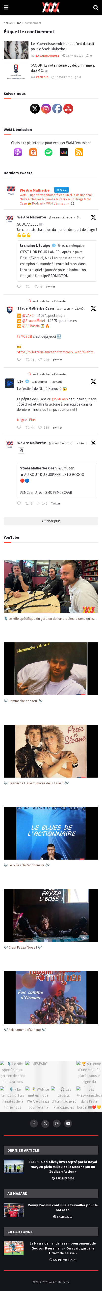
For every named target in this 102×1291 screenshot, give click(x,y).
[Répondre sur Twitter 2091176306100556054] (20, 360)
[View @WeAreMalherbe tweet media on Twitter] (21, 450)
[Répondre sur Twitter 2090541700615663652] (20, 503)
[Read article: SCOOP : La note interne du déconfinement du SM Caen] (16, 72)
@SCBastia (31, 326)
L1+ (20, 381)
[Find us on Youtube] (68, 1123)
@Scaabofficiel (33, 320)
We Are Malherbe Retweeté (49, 301)
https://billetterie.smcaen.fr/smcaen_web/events (55, 352)
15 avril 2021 (74, 55)
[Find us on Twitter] (45, 1124)
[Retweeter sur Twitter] (29, 301)
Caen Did (42, 77)
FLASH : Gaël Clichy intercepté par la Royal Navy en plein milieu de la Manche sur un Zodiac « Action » (63, 1167)
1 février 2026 (64, 1178)
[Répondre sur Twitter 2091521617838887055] (20, 287)
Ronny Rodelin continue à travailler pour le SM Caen (63, 1207)
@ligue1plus (39, 381)
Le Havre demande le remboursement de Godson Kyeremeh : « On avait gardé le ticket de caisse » (63, 1248)
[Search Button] (95, 7)
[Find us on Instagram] (57, 1123)
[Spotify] (51, 153)
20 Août (57, 381)
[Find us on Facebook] (34, 1123)
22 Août (79, 308)
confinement (33, 23)
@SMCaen (60, 399)
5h (78, 217)
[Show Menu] (6, 7)
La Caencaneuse (47, 55)
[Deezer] (66, 153)
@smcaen (63, 308)
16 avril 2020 (63, 77)
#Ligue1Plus (26, 419)
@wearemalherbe (60, 217)
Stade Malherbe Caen (35, 308)
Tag (19, 23)
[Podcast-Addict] (35, 153)
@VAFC (28, 315)
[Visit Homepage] (51, 7)
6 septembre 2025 (64, 1260)
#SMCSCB (24, 336)
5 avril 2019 (64, 1216)
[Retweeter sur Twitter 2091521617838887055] (29, 287)
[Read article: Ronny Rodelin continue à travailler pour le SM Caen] (14, 1210)
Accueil (8, 23)
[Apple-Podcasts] (20, 153)
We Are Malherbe (31, 217)
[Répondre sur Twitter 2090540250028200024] (20, 427)
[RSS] (81, 153)
